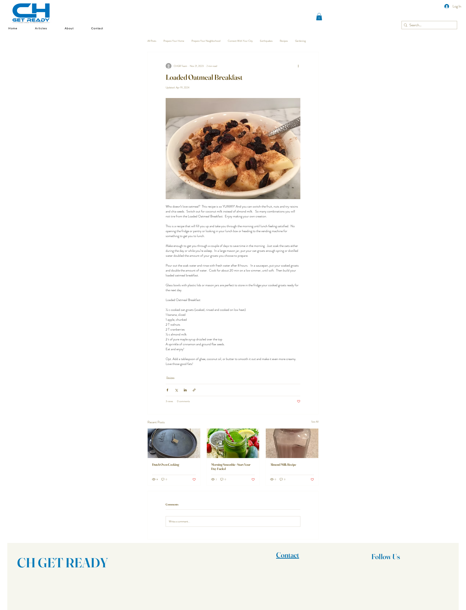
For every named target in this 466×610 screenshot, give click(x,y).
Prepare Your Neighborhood (205, 41)
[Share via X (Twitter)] (176, 390)
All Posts (151, 41)
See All (315, 421)
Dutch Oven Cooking (165, 464)
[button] (319, 16)
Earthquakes (266, 41)
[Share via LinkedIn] (185, 390)
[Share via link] (194, 390)
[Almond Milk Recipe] (292, 443)
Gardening (300, 41)
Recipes (284, 41)
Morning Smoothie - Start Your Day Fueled (230, 466)
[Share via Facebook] (167, 390)
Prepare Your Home (173, 41)
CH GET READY (62, 562)
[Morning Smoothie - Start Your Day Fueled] (233, 443)
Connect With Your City (240, 41)
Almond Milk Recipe (283, 464)
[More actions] (298, 66)
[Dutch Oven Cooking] (174, 443)
